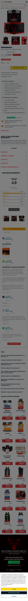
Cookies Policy (4, 585)
